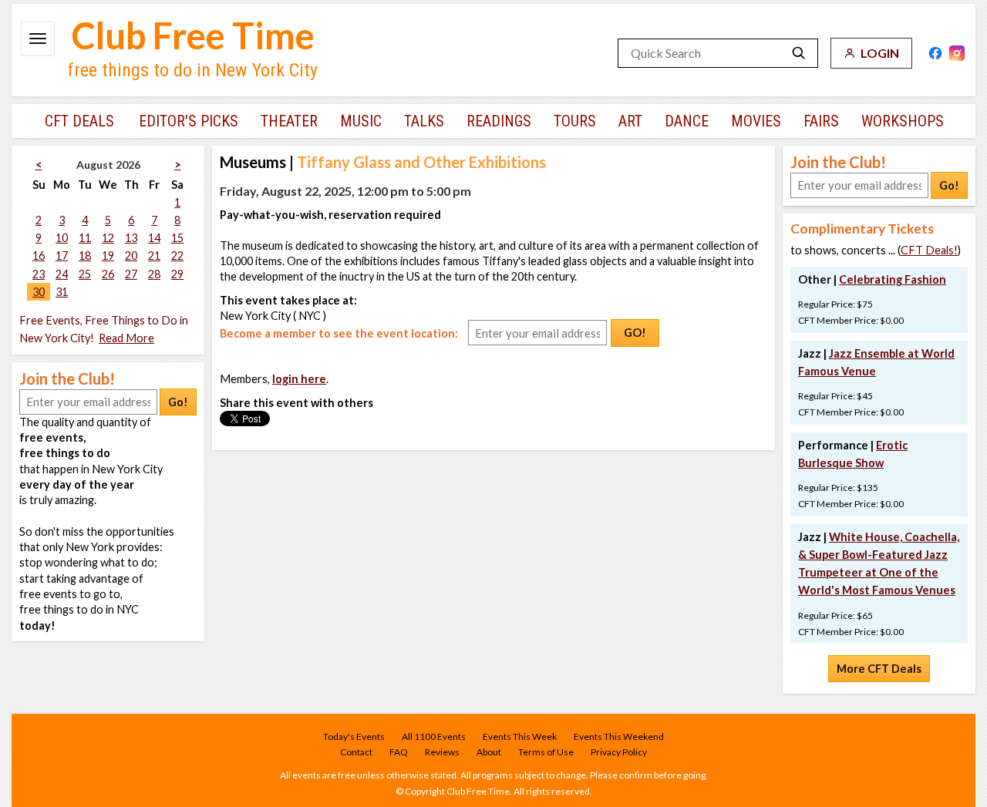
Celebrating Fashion (892, 279)
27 (131, 274)
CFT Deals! (929, 250)
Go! (178, 402)
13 (131, 237)
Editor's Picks (188, 121)
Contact (356, 752)
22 (177, 255)
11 (85, 237)
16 (38, 255)
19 (108, 255)
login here (299, 378)
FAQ (398, 752)
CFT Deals (79, 121)
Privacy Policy (619, 752)
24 (62, 274)
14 (154, 237)
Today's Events (354, 736)
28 (154, 274)
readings (499, 121)
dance (687, 121)
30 (38, 291)
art (630, 121)
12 (108, 237)
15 (177, 237)
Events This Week (520, 736)
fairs (821, 121)
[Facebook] (935, 53)
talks (424, 121)
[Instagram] (957, 53)
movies (756, 121)
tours (575, 121)
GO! (635, 332)
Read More (126, 338)
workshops (902, 121)
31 (62, 291)
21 (154, 255)
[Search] (799, 53)
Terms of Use (546, 752)
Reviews (442, 752)
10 (62, 237)
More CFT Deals (879, 668)
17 (62, 255)
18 (85, 255)
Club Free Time (193, 35)
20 (131, 255)
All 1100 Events (434, 736)
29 (177, 274)
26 (108, 274)
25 (85, 274)
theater (289, 121)
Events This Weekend (619, 736)
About (489, 752)
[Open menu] (38, 38)
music (361, 121)
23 (38, 274)
